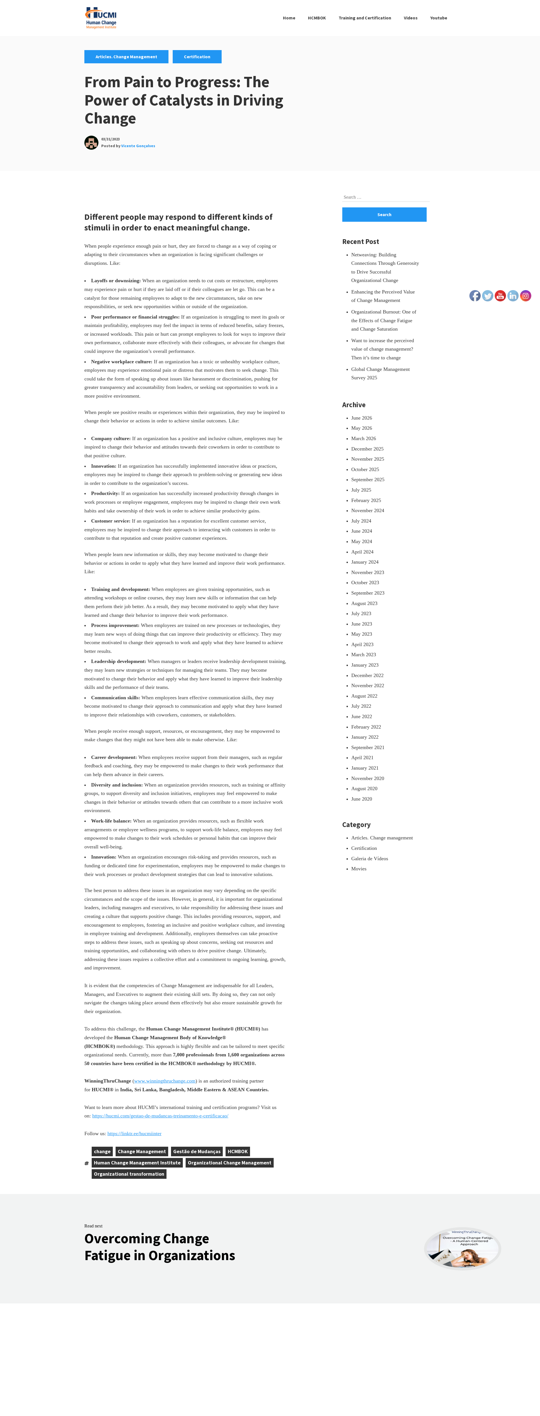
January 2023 (365, 665)
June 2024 (361, 531)
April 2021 (362, 757)
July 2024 (361, 521)
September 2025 (367, 479)
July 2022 (361, 706)
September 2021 (367, 747)
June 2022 (361, 716)
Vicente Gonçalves (138, 145)
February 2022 (366, 727)
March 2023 (363, 654)
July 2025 (361, 490)
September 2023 (367, 593)
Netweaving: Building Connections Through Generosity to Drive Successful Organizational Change (385, 267)
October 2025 (365, 469)
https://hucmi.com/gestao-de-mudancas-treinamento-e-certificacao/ (160, 1116)
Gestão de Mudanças (196, 1151)
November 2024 (367, 510)
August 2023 (364, 603)
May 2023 (361, 634)
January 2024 (365, 562)
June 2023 (361, 624)
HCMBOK (317, 18)
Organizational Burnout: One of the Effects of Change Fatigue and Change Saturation (383, 320)
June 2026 (361, 418)
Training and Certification (365, 18)
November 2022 (367, 685)
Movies (358, 868)
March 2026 (363, 438)
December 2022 (367, 675)
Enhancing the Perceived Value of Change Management (383, 296)
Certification (197, 56)
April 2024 (362, 552)
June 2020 (361, 799)
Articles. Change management (126, 56)
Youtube (438, 18)
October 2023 (365, 582)
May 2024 (361, 541)
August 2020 (364, 788)
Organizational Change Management (229, 1162)
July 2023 (361, 613)
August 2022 (364, 696)
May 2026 (361, 428)
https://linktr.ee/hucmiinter (134, 1133)
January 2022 (365, 737)
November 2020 (367, 778)
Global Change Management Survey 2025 (380, 373)
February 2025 (366, 500)
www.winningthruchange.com (164, 1081)
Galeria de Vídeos (369, 858)
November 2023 (367, 572)
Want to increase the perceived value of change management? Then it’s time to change (382, 349)
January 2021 (365, 768)
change (102, 1151)
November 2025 (367, 459)
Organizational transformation (129, 1174)
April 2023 (362, 644)
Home (289, 18)
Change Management (142, 1151)
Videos (411, 18)
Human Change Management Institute (137, 1162)
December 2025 (367, 449)
